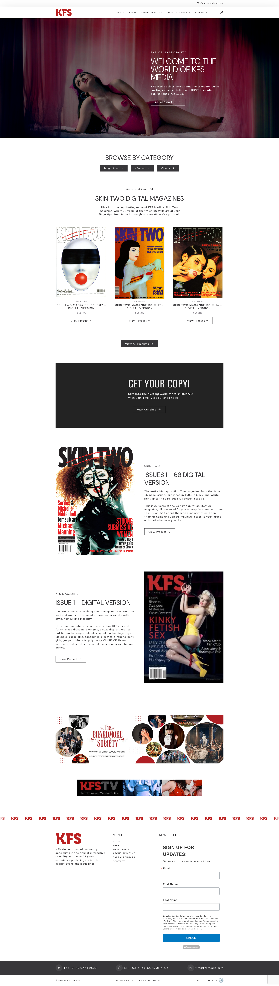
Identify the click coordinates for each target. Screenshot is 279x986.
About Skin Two (152, 12)
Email (166, 868)
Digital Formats (179, 12)
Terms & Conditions (149, 980)
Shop (132, 12)
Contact (201, 12)
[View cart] (213, 12)
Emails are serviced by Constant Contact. (182, 928)
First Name (170, 884)
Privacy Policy (124, 980)
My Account (121, 849)
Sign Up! (191, 938)
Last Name (170, 900)
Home (120, 12)
